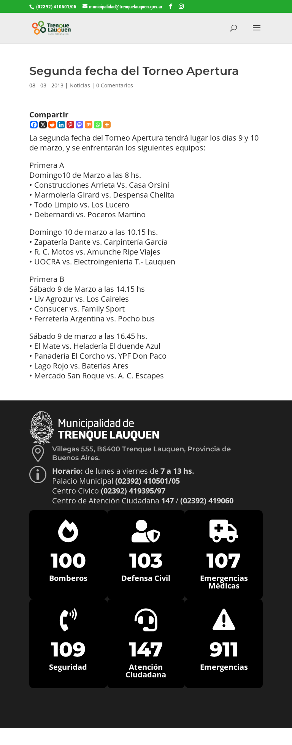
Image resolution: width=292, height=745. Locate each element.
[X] (43, 124)
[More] (107, 124)
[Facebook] (34, 124)
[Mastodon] (79, 124)
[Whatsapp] (98, 124)
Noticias (80, 85)
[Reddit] (52, 124)
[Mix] (88, 124)
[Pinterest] (70, 124)
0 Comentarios (114, 85)
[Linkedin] (61, 124)
